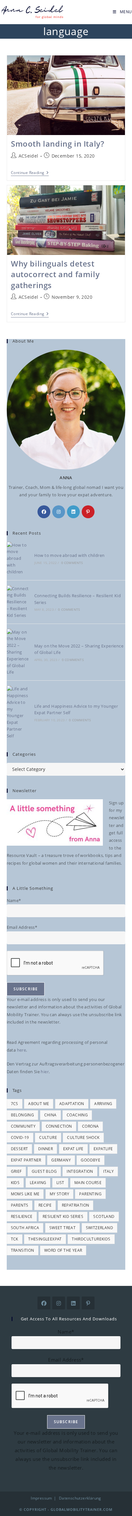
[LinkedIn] (73, 511)
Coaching (77, 1115)
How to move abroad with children (69, 555)
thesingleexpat (45, 1239)
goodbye (90, 1160)
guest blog (44, 1171)
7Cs (14, 1103)
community (23, 1126)
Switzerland (99, 1227)
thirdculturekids (91, 1239)
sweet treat (62, 1227)
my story (59, 1194)
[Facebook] (43, 511)
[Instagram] (58, 511)
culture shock (83, 1137)
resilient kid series (63, 1216)
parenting (90, 1194)
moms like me (25, 1194)
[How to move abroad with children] (18, 558)
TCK (14, 1239)
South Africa (25, 1227)
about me (38, 1103)
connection (59, 1126)
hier (45, 1071)
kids (15, 1182)
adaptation (71, 1103)
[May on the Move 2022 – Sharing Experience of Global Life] (18, 652)
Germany (61, 1160)
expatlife (103, 1149)
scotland (103, 1216)
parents (20, 1205)
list (60, 1182)
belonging (22, 1115)
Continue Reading (30, 172)
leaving (38, 1182)
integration (80, 1171)
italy (108, 1171)
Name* (14, 900)
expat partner (26, 1160)
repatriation (75, 1205)
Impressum (41, 1498)
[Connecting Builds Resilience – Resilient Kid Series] (18, 602)
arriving (103, 1103)
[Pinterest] (88, 511)
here (21, 1050)
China (50, 1115)
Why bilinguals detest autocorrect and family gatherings (55, 274)
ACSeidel (28, 156)
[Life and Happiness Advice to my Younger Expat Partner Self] (18, 712)
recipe (45, 1205)
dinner (45, 1149)
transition (22, 1250)
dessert (19, 1149)
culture (48, 1137)
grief (16, 1171)
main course (88, 1182)
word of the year (63, 1250)
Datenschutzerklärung (80, 1498)
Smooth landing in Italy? (57, 143)
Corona (90, 1126)
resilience (22, 1216)
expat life (73, 1149)
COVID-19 (20, 1137)
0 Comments (72, 562)
